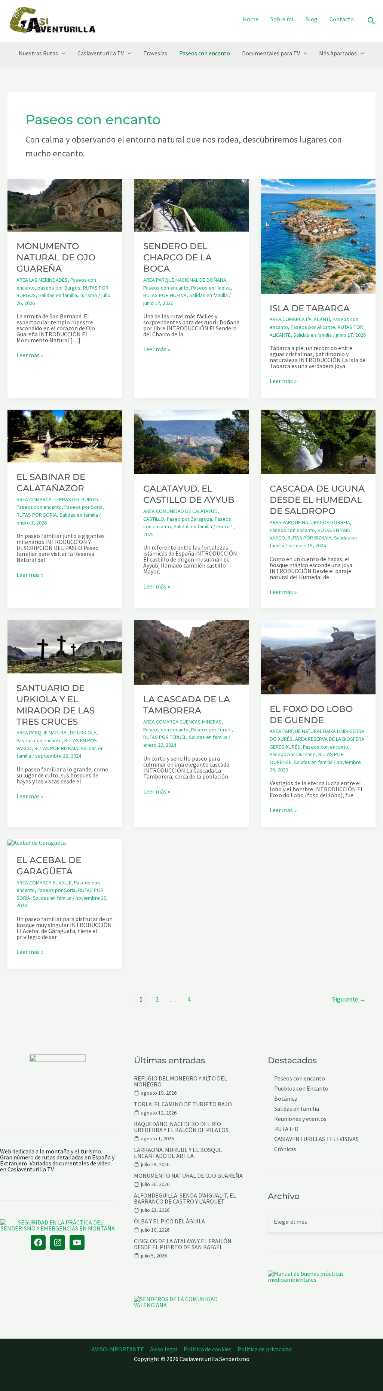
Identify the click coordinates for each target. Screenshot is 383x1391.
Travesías (155, 53)
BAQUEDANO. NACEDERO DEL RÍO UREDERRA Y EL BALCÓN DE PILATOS (181, 1127)
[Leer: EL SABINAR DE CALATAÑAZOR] (64, 435)
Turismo (88, 295)
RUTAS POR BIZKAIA (309, 537)
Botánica (285, 1098)
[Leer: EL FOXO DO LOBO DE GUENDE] (318, 656)
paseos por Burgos (58, 287)
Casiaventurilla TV (100, 53)
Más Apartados (338, 53)
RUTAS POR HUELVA (165, 295)
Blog (311, 19)
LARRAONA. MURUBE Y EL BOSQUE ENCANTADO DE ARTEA (178, 1153)
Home (250, 19)
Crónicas (285, 1149)
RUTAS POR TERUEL (164, 737)
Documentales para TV (271, 53)
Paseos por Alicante (313, 327)
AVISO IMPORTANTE (118, 1349)
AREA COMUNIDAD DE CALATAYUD (180, 511)
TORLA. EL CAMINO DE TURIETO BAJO (183, 1104)
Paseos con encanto (204, 53)
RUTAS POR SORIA (36, 514)
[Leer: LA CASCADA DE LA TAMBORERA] (191, 651)
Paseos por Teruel (211, 729)
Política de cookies (208, 1349)
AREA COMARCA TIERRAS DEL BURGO (57, 499)
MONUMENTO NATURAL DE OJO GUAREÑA (55, 257)
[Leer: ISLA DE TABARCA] (318, 235)
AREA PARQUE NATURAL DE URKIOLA (56, 732)
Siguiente (349, 999)
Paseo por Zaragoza (189, 519)
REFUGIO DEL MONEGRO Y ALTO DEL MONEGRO (180, 1081)
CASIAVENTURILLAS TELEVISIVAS (316, 1139)
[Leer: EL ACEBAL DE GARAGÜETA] (36, 842)
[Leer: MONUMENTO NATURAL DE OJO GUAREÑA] (64, 204)
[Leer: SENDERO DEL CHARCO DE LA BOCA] (191, 204)
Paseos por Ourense (293, 754)
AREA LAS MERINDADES (42, 279)
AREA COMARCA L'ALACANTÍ (300, 319)
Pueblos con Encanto (301, 1088)
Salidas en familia (58, 295)
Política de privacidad (265, 1349)
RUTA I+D (286, 1129)
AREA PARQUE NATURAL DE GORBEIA (310, 522)
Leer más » (29, 355)
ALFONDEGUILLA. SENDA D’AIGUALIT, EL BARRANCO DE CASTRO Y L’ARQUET (185, 1198)
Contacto (342, 19)
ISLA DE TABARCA (310, 308)
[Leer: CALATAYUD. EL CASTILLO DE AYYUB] (191, 441)
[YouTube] (77, 1242)
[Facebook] (38, 1242)
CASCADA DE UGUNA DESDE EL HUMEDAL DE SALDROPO (317, 499)
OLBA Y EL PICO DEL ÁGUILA (169, 1221)
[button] (371, 21)
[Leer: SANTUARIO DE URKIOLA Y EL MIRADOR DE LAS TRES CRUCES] (64, 646)
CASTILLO (153, 519)
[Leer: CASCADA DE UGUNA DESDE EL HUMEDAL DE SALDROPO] (318, 441)
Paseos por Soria (83, 507)
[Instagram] (57, 1242)
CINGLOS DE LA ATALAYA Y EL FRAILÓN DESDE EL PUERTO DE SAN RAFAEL (183, 1244)
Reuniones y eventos (300, 1119)
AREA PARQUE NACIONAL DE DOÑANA (184, 279)
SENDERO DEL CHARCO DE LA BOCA (177, 257)
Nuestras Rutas (38, 53)
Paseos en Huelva (211, 287)
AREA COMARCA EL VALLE (43, 882)
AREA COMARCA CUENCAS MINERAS (182, 721)
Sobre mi (281, 19)
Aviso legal (164, 1349)
